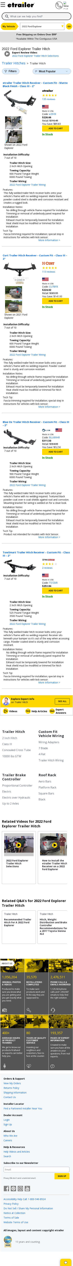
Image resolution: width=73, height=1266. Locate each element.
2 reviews (47, 567)
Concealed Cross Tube (16, 750)
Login (7, 1119)
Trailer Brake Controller (14, 777)
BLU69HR (54, 437)
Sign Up (8, 1124)
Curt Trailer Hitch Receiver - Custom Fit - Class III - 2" (35, 257)
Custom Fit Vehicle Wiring (51, 733)
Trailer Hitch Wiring (51, 760)
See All (62, 701)
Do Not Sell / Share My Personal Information (28, 1208)
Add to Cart (56, 128)
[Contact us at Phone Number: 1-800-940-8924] (59, 8)
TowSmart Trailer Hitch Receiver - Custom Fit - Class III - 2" (36, 554)
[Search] (7, 16)
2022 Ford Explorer (32, 26)
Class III (7, 744)
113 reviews (48, 271)
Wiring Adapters (49, 742)
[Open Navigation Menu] (3, 4)
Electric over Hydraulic (16, 797)
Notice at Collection (14, 1213)
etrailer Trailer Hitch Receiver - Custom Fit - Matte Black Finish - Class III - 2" (35, 84)
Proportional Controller (17, 785)
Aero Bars (45, 781)
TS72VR (53, 582)
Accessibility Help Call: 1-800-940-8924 (24, 1199)
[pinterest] (13, 1189)
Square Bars (46, 793)
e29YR (52, 114)
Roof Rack (47, 775)
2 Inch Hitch (9, 738)
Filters (12, 71)
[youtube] (27, 1189)
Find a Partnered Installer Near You (23, 1108)
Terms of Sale (11, 1217)
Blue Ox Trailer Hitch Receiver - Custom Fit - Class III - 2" (36, 423)
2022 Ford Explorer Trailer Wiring (27, 184)
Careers (8, 1140)
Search (7, 1156)
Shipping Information (15, 1092)
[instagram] (20, 1189)
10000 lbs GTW (11, 756)
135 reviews (48, 99)
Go (69, 26)
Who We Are (10, 1135)
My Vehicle (9, 26)
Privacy (6, 1178)
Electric (6, 791)
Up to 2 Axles (10, 803)
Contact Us (10, 1097)
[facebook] (6, 1189)
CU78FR (53, 286)
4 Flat (42, 754)
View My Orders (12, 1083)
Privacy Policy (11, 1203)
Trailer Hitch (13, 731)
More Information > (52, 240)
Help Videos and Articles (17, 1151)
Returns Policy (11, 1088)
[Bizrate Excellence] (8, 1241)
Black (42, 799)
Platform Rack (47, 787)
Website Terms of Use (16, 1222)
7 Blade (43, 748)
